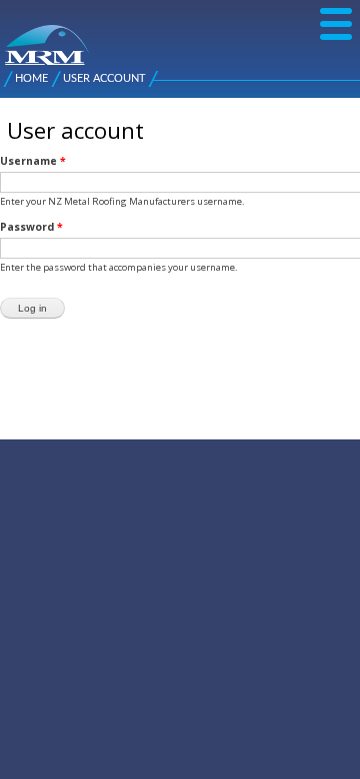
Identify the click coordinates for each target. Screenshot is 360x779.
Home (31, 78)
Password (31, 227)
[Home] (12, 35)
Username (33, 161)
